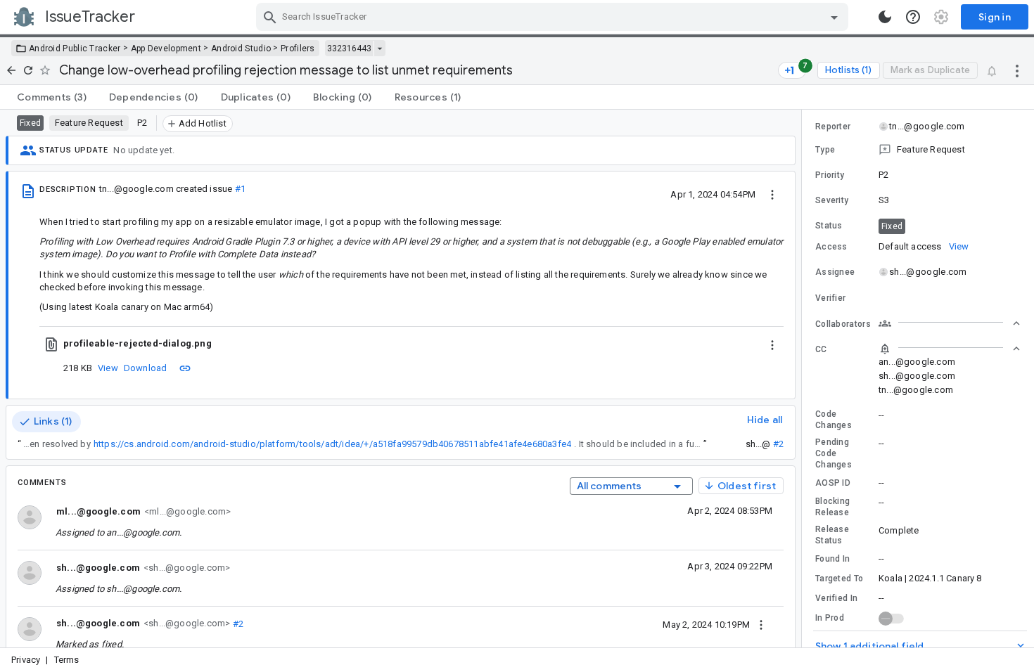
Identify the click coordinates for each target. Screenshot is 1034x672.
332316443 (349, 48)
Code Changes (833, 419)
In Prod (829, 618)
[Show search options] (834, 16)
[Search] (270, 16)
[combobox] (554, 16)
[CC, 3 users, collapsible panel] (950, 348)
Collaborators (843, 324)
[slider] (804, 378)
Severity (831, 200)
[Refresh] (28, 70)
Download (145, 368)
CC (821, 349)
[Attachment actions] (772, 343)
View (108, 368)
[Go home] (11, 70)
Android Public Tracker (75, 48)
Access (831, 247)
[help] (913, 17)
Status (829, 226)
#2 (778, 444)
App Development (166, 48)
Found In (832, 559)
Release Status (832, 534)
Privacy (25, 659)
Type (825, 150)
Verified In (836, 598)
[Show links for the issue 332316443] (379, 48)
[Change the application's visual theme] (885, 17)
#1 (240, 188)
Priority (829, 175)
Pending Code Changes (833, 453)
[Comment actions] (761, 624)
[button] (918, 150)
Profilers (298, 48)
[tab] (52, 97)
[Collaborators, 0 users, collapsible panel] (950, 323)
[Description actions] (772, 194)
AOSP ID (832, 483)
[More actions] (1017, 70)
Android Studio (241, 48)
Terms (66, 659)
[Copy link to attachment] (185, 367)
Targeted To (839, 578)
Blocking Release (832, 506)
